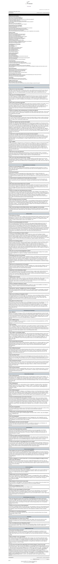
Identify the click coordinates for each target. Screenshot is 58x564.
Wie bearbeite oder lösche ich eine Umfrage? (16, 37)
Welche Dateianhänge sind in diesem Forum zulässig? (17, 78)
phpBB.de (47, 533)
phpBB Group (32, 531)
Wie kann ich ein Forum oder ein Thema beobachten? (17, 75)
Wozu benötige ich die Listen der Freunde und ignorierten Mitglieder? (19, 65)
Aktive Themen (18, 11)
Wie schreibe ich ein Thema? (13, 33)
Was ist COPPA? (11, 22)
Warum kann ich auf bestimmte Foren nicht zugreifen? (17, 38)
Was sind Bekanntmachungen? (14, 49)
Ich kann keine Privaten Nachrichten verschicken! (16, 61)
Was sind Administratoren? (13, 53)
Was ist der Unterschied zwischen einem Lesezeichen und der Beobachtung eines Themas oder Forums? (25, 74)
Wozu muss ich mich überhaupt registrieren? (16, 17)
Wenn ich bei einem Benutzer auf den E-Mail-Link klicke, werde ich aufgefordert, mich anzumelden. (24, 31)
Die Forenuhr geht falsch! (13, 27)
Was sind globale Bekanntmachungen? (15, 48)
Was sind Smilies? (12, 46)
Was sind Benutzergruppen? (13, 55)
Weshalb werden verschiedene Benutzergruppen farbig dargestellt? (19, 57)
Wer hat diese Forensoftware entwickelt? (15, 81)
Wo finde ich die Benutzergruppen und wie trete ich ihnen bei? (18, 56)
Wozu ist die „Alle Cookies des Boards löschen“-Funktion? (18, 24)
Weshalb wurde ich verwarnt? (13, 39)
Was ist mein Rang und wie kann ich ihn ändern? (16, 30)
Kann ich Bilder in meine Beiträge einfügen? (16, 47)
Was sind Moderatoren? (12, 54)
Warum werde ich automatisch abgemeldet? (15, 18)
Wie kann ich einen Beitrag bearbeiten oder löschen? (17, 34)
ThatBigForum (33, 561)
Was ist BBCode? (11, 45)
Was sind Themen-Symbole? (13, 51)
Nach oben (10, 108)
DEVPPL (30, 561)
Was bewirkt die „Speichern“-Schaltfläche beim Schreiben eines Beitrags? (20, 41)
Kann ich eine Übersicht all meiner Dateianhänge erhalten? (18, 79)
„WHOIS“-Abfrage (42, 546)
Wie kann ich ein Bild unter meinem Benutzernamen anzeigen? (18, 29)
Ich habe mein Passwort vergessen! (14, 20)
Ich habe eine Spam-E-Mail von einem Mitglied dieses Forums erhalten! (20, 63)
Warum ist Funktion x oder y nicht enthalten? (16, 82)
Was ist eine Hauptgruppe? (13, 58)
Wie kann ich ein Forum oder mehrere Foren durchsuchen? (18, 69)
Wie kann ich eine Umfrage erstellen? (15, 35)
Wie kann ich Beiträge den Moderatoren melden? (16, 40)
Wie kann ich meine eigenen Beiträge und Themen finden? (18, 72)
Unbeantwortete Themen (12, 11)
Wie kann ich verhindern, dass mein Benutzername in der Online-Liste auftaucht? (21, 19)
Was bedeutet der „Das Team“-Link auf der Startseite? (17, 59)
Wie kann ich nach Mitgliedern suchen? (15, 71)
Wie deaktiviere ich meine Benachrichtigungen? (16, 76)
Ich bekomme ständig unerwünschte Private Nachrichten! (17, 62)
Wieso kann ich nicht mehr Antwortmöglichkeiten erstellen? (18, 36)
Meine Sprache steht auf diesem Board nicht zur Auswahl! (18, 28)
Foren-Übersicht (11, 12)
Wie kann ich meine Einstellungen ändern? (15, 26)
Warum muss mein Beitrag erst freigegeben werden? (17, 42)
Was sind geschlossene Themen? (14, 50)
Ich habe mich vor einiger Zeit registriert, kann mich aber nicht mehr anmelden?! (21, 21)
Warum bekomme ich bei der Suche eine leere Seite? (17, 70)
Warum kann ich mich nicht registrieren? (15, 23)
